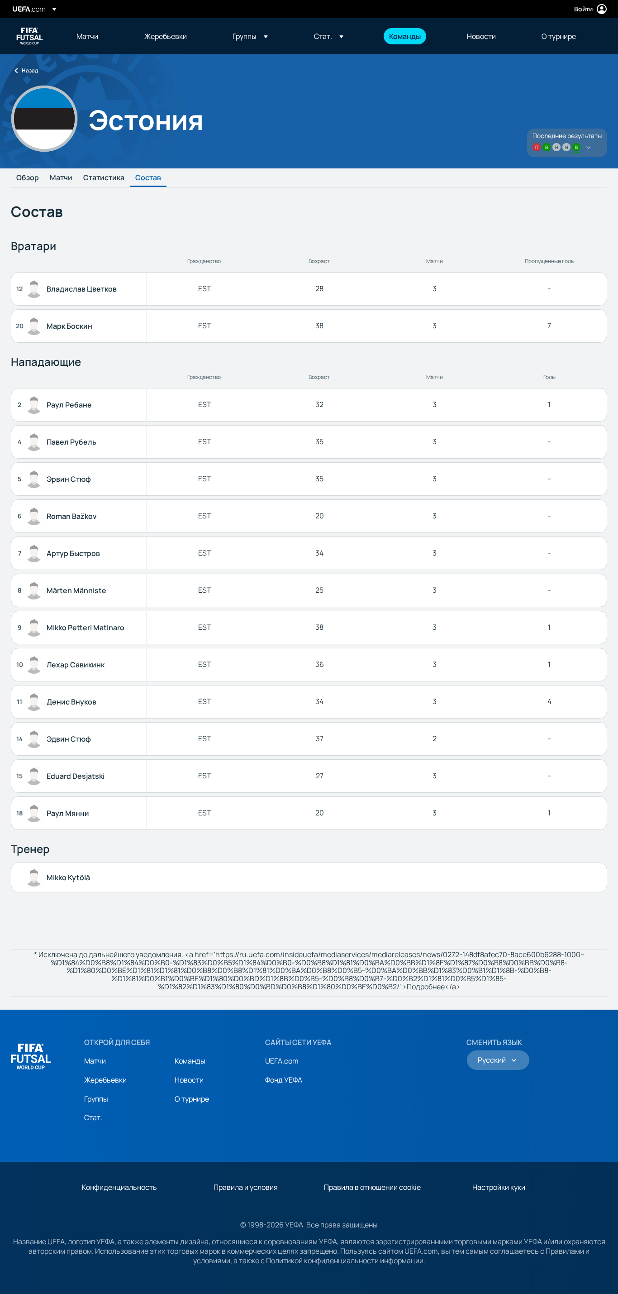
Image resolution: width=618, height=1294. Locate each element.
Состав (148, 178)
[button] (250, 36)
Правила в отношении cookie (372, 1187)
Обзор (27, 178)
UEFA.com (282, 1061)
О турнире (192, 1099)
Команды (190, 1061)
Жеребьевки (105, 1080)
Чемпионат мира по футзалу (30, 36)
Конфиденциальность (119, 1187)
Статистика (103, 178)
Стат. (93, 1117)
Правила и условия (246, 1187)
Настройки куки (498, 1187)
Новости (189, 1080)
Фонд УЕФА (283, 1080)
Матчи (61, 178)
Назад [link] (30, 70)
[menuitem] (99, 36)
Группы (96, 1099)
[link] (87, 36)
